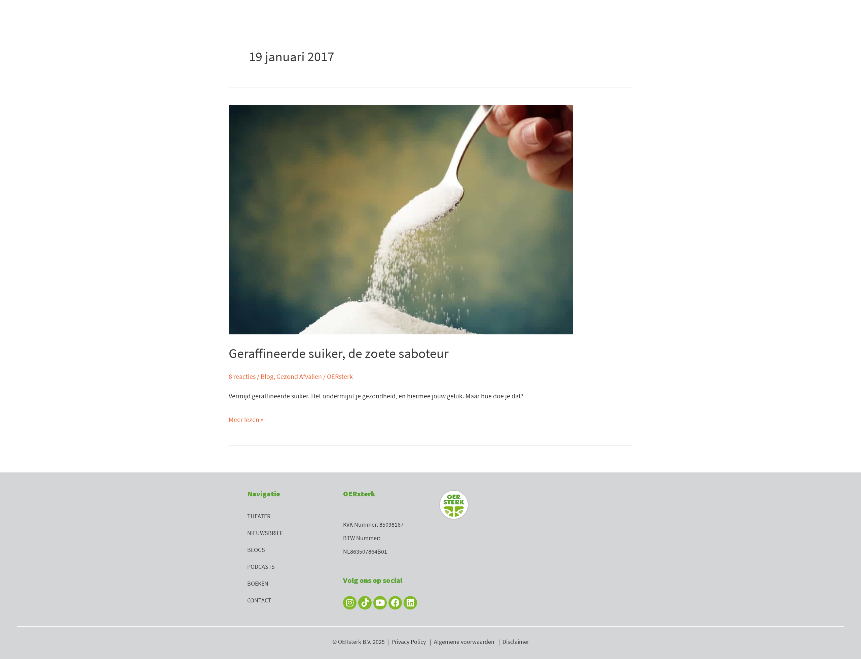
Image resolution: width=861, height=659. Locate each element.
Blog (267, 376)
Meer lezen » (246, 418)
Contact (259, 600)
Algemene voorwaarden (464, 642)
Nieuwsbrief (265, 533)
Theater (258, 516)
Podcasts (261, 566)
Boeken (257, 583)
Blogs (256, 550)
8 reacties (242, 376)
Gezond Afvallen (299, 376)
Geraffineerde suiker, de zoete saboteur (339, 353)
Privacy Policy (408, 642)
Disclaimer (515, 642)
